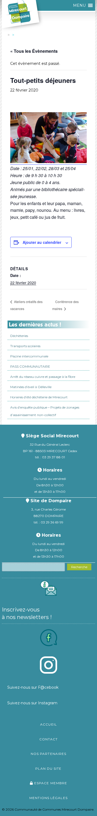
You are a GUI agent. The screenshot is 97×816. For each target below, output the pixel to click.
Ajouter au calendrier (42, 242)
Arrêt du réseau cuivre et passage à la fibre (42, 377)
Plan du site (48, 768)
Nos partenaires (49, 754)
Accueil (48, 724)
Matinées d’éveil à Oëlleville (30, 387)
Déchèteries (19, 336)
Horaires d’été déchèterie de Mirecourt (39, 397)
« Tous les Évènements (34, 51)
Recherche (79, 567)
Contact (48, 739)
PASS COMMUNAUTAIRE (30, 366)
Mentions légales (48, 798)
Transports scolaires (25, 346)
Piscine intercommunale (29, 356)
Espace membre (50, 783)
